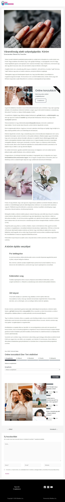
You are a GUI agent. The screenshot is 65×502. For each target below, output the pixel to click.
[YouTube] (51, 487)
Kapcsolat (16, 487)
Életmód (15, 54)
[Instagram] (48, 487)
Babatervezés (49, 384)
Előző (9, 429)
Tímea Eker (7, 419)
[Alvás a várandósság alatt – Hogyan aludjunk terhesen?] (39, 414)
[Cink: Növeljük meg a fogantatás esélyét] (39, 388)
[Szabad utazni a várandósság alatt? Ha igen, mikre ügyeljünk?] (39, 400)
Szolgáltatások (40, 100)
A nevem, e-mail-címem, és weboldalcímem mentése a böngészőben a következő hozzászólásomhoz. (32, 469)
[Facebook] (45, 487)
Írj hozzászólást (8, 54)
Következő (54, 429)
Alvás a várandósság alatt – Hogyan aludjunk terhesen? (53, 413)
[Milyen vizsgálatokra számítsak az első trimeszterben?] (18, 402)
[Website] (52, 465)
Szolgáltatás (8, 367)
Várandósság (8, 412)
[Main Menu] (61, 3)
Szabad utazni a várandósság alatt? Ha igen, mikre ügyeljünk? (52, 400)
